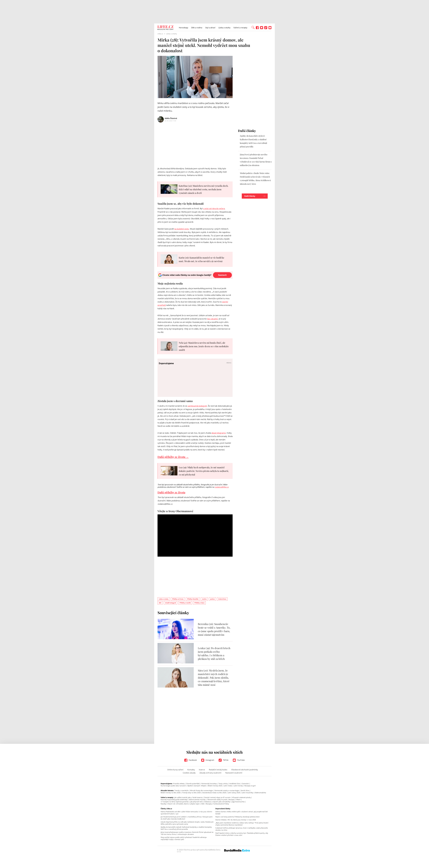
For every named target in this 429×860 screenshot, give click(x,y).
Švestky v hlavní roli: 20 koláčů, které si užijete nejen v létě (182, 804)
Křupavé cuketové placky (241, 797)
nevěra (204, 599)
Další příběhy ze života (171, 492)
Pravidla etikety (179, 783)
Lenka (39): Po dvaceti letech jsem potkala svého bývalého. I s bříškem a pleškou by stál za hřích (214, 653)
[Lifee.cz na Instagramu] (261, 28)
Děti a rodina (196, 27)
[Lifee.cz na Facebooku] (257, 28)
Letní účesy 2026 (234, 793)
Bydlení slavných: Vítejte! (197, 786)
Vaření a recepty (240, 27)
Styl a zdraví (210, 27)
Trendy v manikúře (181, 790)
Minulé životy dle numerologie (201, 790)
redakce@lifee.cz (221, 487)
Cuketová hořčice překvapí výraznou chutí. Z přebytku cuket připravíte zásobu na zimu (241, 829)
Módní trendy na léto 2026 (170, 793)
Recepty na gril (250, 786)
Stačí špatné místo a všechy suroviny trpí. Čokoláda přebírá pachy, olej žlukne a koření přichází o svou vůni (241, 834)
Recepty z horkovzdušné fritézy (217, 804)
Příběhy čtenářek (192, 599)
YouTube (241, 760)
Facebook (192, 760)
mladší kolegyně (170, 603)
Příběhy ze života (177, 599)
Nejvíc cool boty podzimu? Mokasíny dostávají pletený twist (237, 817)
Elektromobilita (260, 793)
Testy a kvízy (223, 783)
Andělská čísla (234, 783)
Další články (249, 196)
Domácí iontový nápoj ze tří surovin (217, 797)
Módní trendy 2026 (215, 786)
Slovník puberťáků (193, 783)
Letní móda (228, 786)
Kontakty (191, 769)
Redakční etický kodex (218, 769)
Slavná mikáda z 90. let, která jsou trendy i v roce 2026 (235, 820)
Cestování (245, 783)
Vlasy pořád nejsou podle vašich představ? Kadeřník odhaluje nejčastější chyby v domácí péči (184, 838)
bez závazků (212, 318)
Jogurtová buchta (238, 802)
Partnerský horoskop (209, 783)
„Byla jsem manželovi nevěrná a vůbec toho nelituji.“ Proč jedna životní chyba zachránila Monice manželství (241, 824)
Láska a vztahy (224, 27)
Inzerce (202, 769)
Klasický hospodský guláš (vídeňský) (174, 799)
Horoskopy (183, 27)
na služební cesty (181, 229)
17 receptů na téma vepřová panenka (175, 802)
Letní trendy (238, 786)
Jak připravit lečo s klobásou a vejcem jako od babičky (210, 802)
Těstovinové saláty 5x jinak (217, 799)
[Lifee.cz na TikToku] (265, 28)
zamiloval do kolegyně (197, 406)
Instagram (209, 760)
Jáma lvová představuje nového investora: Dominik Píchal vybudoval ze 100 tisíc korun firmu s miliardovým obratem (187, 833)
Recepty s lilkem (235, 799)
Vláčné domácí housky (197, 799)
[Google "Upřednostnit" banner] (195, 278)
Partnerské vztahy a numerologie (226, 790)
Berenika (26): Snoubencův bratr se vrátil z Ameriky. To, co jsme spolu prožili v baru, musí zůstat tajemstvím (214, 629)
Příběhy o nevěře (185, 603)
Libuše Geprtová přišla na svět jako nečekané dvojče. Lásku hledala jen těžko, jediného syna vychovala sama (187, 823)
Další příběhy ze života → (173, 457)
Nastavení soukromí (233, 773)
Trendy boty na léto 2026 (191, 793)
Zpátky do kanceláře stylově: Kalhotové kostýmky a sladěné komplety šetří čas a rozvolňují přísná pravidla (186, 828)
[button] (253, 27)
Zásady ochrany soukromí (210, 773)
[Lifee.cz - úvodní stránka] (165, 27)
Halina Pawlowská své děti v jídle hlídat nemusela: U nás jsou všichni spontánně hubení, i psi (186, 813)
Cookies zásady (189, 773)
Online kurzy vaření (175, 769)
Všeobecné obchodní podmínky (244, 769)
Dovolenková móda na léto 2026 (214, 793)
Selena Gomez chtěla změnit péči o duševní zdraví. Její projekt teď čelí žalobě (241, 813)
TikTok (225, 760)
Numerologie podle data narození (173, 786)
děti (160, 603)
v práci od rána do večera (214, 208)
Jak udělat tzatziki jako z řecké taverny (188, 797)
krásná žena (222, 599)
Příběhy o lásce (199, 603)
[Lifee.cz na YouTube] (269, 28)
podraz (212, 599)
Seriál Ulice (245, 790)
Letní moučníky (247, 793)
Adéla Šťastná (171, 118)
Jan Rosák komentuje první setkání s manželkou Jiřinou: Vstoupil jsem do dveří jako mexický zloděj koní (186, 818)
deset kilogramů (219, 433)
